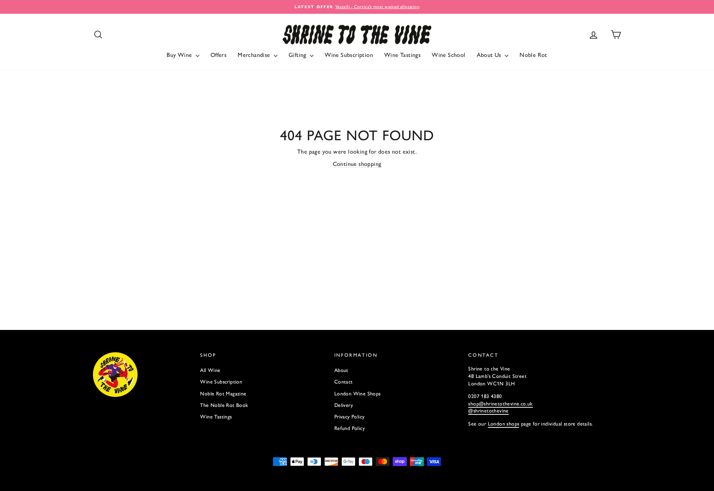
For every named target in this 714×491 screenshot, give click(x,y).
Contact (343, 382)
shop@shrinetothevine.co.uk (500, 404)
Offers (218, 54)
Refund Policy (349, 428)
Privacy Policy (349, 417)
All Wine (210, 370)
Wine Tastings (402, 54)
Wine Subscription (349, 54)
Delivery (343, 405)
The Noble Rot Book (224, 405)
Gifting (298, 54)
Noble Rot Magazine (223, 394)
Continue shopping (357, 163)
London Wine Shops (357, 394)
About (341, 370)
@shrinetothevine (488, 411)
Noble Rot (533, 54)
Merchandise (255, 54)
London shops (504, 424)
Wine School (448, 54)
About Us (490, 54)
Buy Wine (180, 54)
